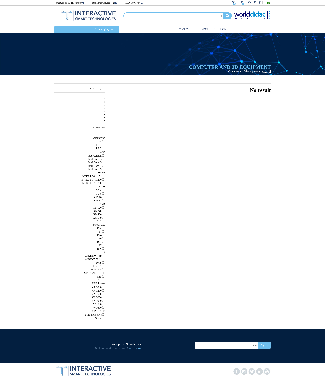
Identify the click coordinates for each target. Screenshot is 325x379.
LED (99, 148)
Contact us (187, 29)
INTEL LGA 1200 (91, 179)
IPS (100, 141)
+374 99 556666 (133, 3)
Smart (98, 318)
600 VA (97, 307)
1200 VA (97, 290)
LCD (99, 145)
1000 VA (97, 287)
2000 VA (97, 297)
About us (208, 29)
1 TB (99, 221)
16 (100, 238)
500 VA (97, 304)
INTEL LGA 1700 (91, 183)
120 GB (97, 207)
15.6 (99, 248)
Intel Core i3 (95, 159)
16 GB (98, 197)
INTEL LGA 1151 (92, 176)
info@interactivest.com (103, 3)
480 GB (97, 214)
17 (100, 245)
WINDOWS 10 (93, 255)
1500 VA (97, 294)
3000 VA (97, 300)
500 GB (97, 217)
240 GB (97, 211)
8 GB (99, 193)
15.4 (99, 235)
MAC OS (96, 269)
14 (100, 231)
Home (224, 29)
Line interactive (93, 314)
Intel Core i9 (95, 169)
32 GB (98, 200)
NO (100, 280)
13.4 (99, 228)
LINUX (97, 266)
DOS (99, 262)
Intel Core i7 (95, 165)
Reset (103, 127)
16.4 (99, 241)
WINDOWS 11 (93, 259)
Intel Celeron (95, 155)
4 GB (99, 190)
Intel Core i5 (95, 162)
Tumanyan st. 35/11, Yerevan (68, 3)
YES (99, 276)
